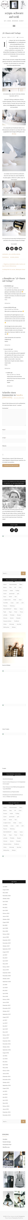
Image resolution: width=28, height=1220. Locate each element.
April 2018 (5, 993)
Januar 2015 (6, 1109)
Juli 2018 (5, 984)
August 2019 (6, 952)
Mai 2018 (5, 990)
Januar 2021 (6, 916)
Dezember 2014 (6, 1112)
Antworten (7, 303)
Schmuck (5, 618)
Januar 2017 (6, 1038)
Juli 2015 (5, 1091)
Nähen (15, 608)
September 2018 (7, 981)
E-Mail (4, 437)
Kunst (20, 599)
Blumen (5, 587)
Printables (5, 257)
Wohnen (14, 627)
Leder (17, 602)
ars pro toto (7, 349)
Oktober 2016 (6, 1047)
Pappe (10, 612)
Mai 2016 (5, 1061)
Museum (5, 605)
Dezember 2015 (6, 1076)
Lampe (12, 602)
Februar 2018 (6, 999)
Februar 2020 (6, 934)
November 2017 (7, 1008)
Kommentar (5, 408)
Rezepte (19, 615)
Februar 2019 (6, 966)
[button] (7, 248)
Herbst (10, 596)
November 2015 (7, 1079)
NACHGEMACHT (7, 608)
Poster (15, 612)
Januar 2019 (6, 969)
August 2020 (6, 922)
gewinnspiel (11, 593)
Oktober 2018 (6, 978)
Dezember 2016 (6, 1041)
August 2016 (6, 1052)
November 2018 (7, 975)
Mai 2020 (5, 925)
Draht (20, 587)
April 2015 (5, 1100)
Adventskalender (13, 584)
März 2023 (5, 892)
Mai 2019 (5, 958)
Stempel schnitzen (7, 621)
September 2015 (7, 1085)
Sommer (12, 618)
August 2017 (6, 1017)
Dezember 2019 (6, 940)
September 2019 (7, 949)
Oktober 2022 (6, 898)
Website (4, 445)
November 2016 (7, 1043)
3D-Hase (14, 133)
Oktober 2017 (6, 1011)
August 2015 (6, 1088)
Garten (5, 593)
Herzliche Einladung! (8, 779)
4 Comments (21, 37)
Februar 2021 (6, 913)
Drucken (5, 590)
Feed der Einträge (7, 1141)
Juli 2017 (5, 1020)
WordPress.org (6, 1147)
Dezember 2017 (6, 1005)
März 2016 (5, 1067)
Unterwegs (11, 624)
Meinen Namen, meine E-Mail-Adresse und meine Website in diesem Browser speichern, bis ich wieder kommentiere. (14, 460)
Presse (21, 612)
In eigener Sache (7, 599)
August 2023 (6, 889)
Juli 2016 (5, 1055)
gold (18, 593)
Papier (18, 254)
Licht (22, 602)
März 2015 (5, 1103)
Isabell (4, 37)
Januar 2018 (6, 1002)
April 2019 (5, 960)
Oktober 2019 (6, 946)
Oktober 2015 (6, 1082)
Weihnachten (6, 627)
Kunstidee (5, 602)
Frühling (17, 590)
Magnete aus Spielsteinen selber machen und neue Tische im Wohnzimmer (13, 265)
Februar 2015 (6, 1106)
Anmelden (5, 1139)
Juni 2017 (5, 1023)
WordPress (20, 1218)
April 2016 (5, 1064)
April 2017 (5, 1029)
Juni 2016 (5, 1058)
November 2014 (7, 1115)
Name (4, 429)
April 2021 (5, 910)
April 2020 (5, 928)
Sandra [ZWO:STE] (9, 307)
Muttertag (12, 605)
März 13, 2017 (12, 37)
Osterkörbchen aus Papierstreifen (11, 791)
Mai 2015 (5, 1097)
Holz (16, 596)
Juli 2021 (5, 904)
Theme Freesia (8, 1218)
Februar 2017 (6, 1035)
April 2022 (5, 901)
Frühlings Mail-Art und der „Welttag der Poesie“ (13, 270)
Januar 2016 (6, 1073)
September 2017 (7, 1014)
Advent (5, 584)
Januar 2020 (6, 937)
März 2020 (5, 931)
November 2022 (7, 895)
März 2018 (5, 996)
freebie (11, 590)
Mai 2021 (5, 907)
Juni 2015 (5, 1094)
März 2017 (5, 1032)
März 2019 (5, 963)
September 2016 (7, 1049)
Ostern (14, 254)
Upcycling (19, 624)
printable (5, 615)
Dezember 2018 (6, 972)
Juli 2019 (5, 955)
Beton (21, 584)
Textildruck (16, 621)
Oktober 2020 (6, 919)
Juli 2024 (5, 886)
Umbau (5, 624)
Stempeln (18, 618)
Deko (10, 587)
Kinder (14, 599)
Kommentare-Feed (7, 1144)
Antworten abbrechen (19, 397)
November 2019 (7, 943)
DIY (10, 254)
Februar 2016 (6, 1070)
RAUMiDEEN (8, 286)
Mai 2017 (5, 1026)
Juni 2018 (5, 987)
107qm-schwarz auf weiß (14, 14)
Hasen (4, 596)
